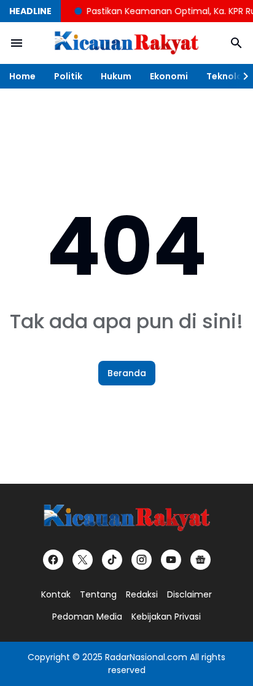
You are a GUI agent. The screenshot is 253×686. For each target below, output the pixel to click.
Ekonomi (169, 76)
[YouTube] (171, 560)
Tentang (98, 594)
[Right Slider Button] (240, 76)
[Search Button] (236, 43)
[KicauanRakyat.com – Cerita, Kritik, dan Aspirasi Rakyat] (126, 43)
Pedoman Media (87, 616)
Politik (68, 76)
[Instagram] (141, 560)
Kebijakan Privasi (166, 616)
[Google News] (200, 560)
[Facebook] (53, 560)
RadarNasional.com (146, 657)
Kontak (56, 594)
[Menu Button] (16, 43)
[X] (82, 560)
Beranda (126, 373)
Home (22, 76)
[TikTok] (112, 560)
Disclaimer (189, 594)
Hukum (116, 76)
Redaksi (142, 594)
